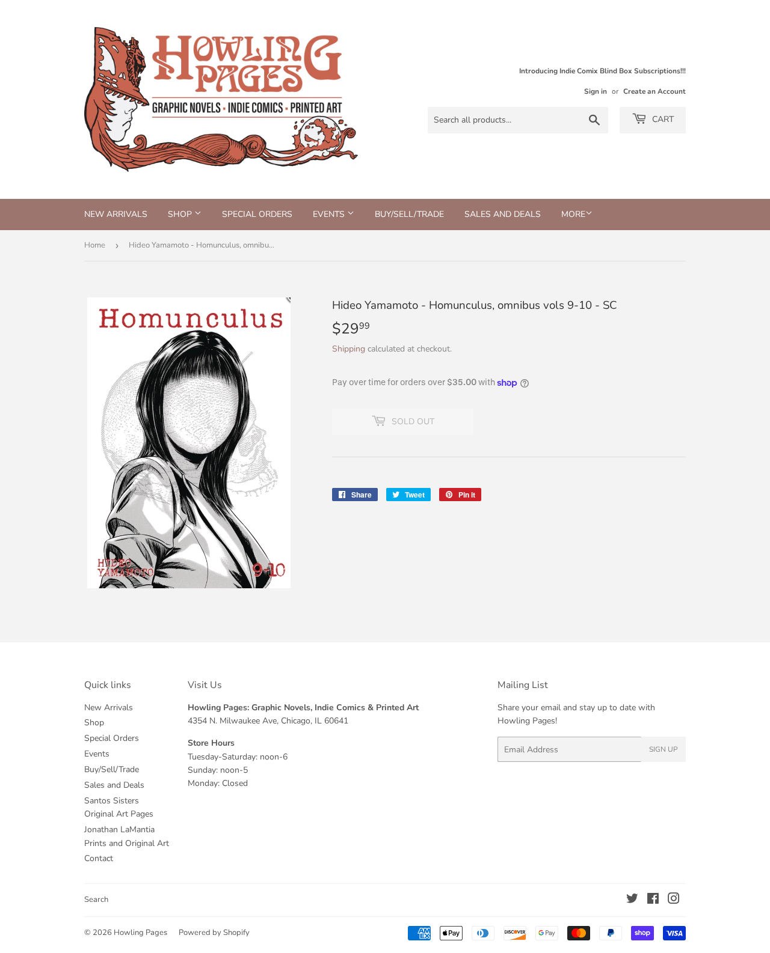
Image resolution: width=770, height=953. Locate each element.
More (573, 214)
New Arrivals (115, 214)
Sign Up (663, 749)
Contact (98, 858)
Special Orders (257, 214)
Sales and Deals (502, 214)
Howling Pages (140, 932)
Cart (662, 119)
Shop (181, 214)
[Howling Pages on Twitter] (632, 900)
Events (330, 214)
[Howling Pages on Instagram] (674, 900)
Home (94, 245)
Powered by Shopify (214, 932)
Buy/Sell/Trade (409, 214)
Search (96, 899)
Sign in (595, 91)
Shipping (348, 349)
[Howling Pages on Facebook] (653, 900)
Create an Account (654, 91)
